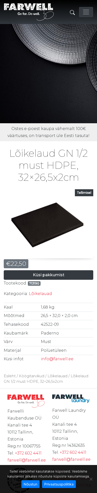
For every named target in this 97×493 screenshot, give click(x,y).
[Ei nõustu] (90, 479)
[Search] (72, 12)
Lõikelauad (40, 293)
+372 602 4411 (28, 453)
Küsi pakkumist (48, 274)
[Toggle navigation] (86, 12)
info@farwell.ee (57, 358)
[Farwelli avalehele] (29, 12)
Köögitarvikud (31, 376)
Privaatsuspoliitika (59, 484)
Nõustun (30, 484)
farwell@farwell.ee (26, 460)
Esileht (10, 376)
